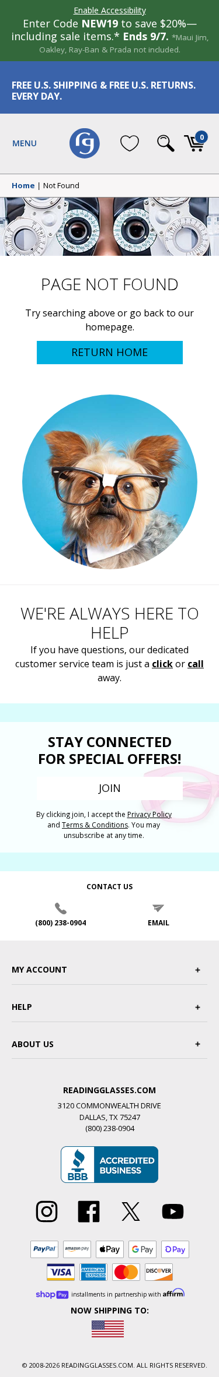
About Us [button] (33, 1044)
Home (23, 186)
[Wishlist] (129, 143)
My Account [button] (39, 969)
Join (110, 788)
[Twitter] (131, 1222)
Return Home (109, 352)
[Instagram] (47, 1222)
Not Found (61, 186)
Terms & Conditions (95, 825)
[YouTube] (173, 1222)
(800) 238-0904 (60, 923)
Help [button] (22, 1006)
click (162, 663)
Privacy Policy (149, 814)
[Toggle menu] (24, 143)
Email (158, 923)
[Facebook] (89, 1222)
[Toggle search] (166, 143)
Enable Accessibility (110, 10)
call (195, 663)
